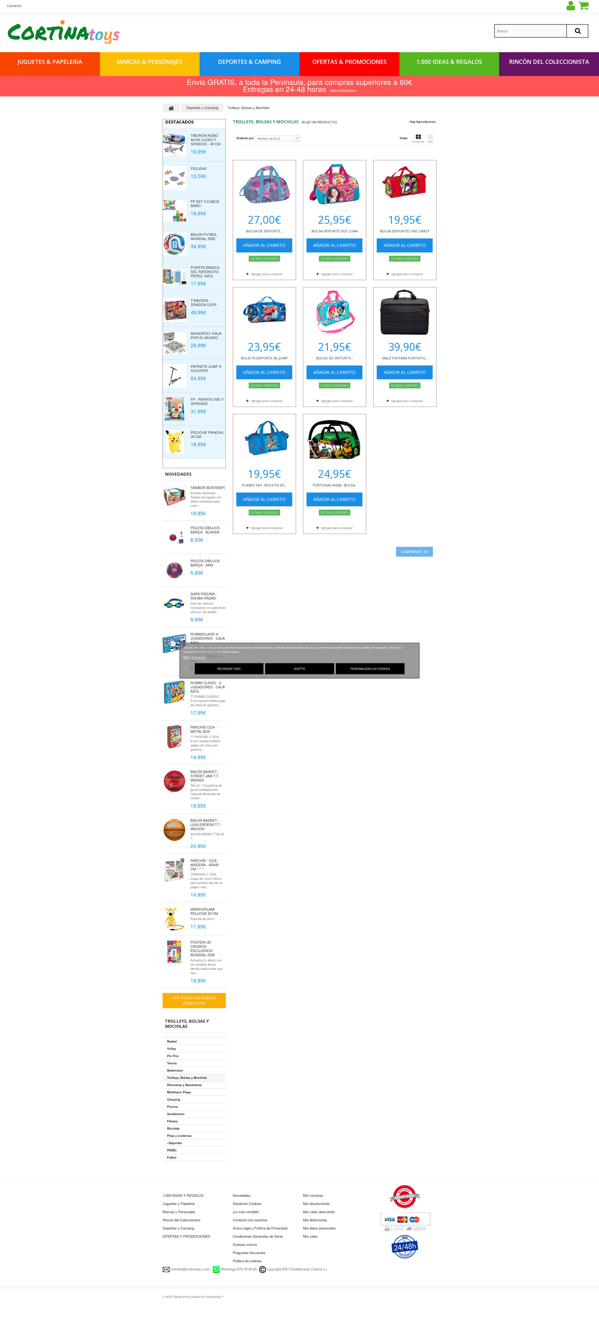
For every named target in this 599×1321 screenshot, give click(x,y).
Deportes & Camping (249, 62)
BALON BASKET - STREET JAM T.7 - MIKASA (205, 775)
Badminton (175, 1070)
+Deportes (174, 1143)
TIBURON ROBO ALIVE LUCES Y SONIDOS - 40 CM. (206, 139)
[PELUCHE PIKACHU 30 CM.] (174, 442)
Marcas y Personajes (179, 1211)
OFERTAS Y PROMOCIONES (186, 1236)
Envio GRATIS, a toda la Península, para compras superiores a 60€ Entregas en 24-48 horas (299, 85)
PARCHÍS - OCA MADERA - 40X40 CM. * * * (204, 864)
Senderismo (176, 1114)
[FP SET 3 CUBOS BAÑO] (174, 211)
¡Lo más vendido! (246, 1211)
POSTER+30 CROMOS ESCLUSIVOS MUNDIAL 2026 (202, 948)
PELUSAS (199, 168)
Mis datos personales (319, 1228)
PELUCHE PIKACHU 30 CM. (207, 434)
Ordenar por (245, 138)
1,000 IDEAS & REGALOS (449, 62)
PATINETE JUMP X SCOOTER (206, 368)
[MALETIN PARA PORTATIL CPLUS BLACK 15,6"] (404, 312)
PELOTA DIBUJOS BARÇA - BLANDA (205, 529)
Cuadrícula (418, 141)
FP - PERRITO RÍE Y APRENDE (207, 401)
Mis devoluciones (316, 1203)
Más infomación (343, 90)
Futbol (171, 1157)
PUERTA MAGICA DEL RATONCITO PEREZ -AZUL (205, 271)
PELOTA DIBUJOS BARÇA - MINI (205, 562)
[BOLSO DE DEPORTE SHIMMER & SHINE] (334, 312)
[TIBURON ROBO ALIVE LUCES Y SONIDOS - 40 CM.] (174, 145)
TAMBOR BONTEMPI (207, 487)
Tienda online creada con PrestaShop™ (198, 1297)
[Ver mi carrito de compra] (587, 5)
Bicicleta (173, 1128)
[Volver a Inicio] (171, 107)
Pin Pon (173, 1056)
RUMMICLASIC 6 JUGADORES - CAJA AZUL (207, 638)
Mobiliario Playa (179, 1092)
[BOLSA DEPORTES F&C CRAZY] (404, 185)
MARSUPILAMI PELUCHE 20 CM (204, 911)
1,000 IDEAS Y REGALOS (183, 1195)
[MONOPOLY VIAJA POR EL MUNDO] (174, 343)
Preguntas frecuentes (249, 1252)
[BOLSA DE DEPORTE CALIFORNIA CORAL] (264, 185)
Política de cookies (247, 1260)
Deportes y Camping (178, 1228)
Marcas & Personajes (149, 62)
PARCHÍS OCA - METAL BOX (203, 729)
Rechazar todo (229, 669)
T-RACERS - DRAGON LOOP (204, 302)
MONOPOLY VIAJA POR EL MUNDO (206, 335)
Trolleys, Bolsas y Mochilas (187, 1077)
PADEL (172, 1150)
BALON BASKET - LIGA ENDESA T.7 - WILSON (206, 824)
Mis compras (313, 1195)
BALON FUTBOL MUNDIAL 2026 (204, 236)
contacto (14, 5)
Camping (173, 1099)
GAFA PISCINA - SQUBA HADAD (203, 595)
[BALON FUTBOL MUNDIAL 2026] (174, 244)
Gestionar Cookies (247, 1203)
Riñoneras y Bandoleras (184, 1085)
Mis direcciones (315, 1219)
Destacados (179, 122)
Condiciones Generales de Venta (258, 1236)
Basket (172, 1041)
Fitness (172, 1121)
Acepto (299, 669)
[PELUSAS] (174, 178)
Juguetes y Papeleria (179, 1203)
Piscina (172, 1106)
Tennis (172, 1063)
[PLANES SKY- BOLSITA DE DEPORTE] (264, 439)
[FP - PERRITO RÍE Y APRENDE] (174, 409)
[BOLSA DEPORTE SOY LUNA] (334, 185)
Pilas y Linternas (179, 1135)
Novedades (178, 474)
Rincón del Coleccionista (549, 62)
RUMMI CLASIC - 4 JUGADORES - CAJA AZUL (207, 686)
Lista (430, 141)
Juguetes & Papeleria (50, 62)
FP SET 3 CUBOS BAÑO (205, 203)
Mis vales (310, 1236)
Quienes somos (245, 1244)
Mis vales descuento (319, 1211)
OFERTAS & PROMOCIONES (349, 62)
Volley (171, 1048)
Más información (194, 657)
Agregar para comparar (267, 274)
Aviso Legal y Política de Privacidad (260, 1228)
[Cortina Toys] (64, 33)
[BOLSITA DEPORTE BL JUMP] (264, 312)
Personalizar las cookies (370, 669)
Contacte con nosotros (250, 1219)
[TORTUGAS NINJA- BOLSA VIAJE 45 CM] (334, 439)
